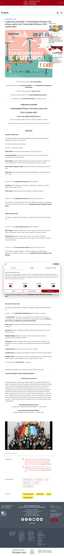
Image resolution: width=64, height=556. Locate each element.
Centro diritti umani (28, 494)
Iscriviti (54, 520)
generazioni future (10, 19)
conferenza (36, 483)
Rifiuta (13, 291)
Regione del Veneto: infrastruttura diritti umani (41, 535)
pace (47, 479)
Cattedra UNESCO (28, 497)
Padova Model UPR (31, 540)
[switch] (25, 286)
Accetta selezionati (32, 291)
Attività (15, 7)
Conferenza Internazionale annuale (21, 540)
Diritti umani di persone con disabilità (40, 542)
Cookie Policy (32, 523)
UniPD (51, 505)
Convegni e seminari (24, 7)
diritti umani (27, 483)
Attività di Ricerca (22, 536)
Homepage (9, 7)
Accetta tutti (50, 291)
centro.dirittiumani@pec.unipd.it (32, 515)
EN (59, 2)
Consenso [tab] (13, 267)
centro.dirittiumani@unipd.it (32, 514)
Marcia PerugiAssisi (28, 486)
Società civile (40, 494)
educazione (39, 479)
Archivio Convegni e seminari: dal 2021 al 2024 (45, 7)
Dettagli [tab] (32, 267)
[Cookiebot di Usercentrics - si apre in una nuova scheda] (53, 264)
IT (56, 2)
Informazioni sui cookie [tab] (51, 267)
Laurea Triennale (31, 532)
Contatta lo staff (55, 507)
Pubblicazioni (21, 537)
